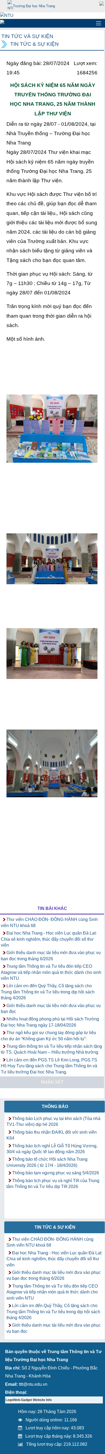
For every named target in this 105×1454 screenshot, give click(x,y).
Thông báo (55, 1106)
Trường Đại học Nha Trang (34, 6)
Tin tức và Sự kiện (27, 36)
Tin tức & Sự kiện (34, 44)
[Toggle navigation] (98, 23)
